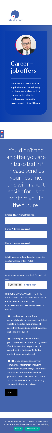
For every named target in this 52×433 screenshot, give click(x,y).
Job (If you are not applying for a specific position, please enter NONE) (25, 259)
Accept (18, 429)
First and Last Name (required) (20, 214)
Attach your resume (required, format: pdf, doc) (26, 277)
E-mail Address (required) (17, 228)
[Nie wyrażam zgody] (48, 425)
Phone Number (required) (17, 242)
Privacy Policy (32, 429)
